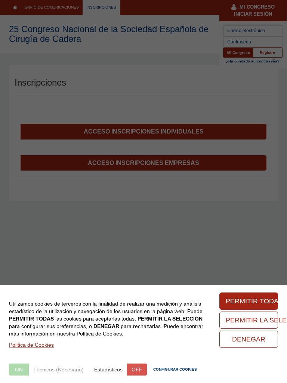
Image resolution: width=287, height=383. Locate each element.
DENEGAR (248, 339)
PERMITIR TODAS (252, 301)
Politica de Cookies (31, 345)
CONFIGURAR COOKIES (175, 369)
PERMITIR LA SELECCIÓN (252, 320)
